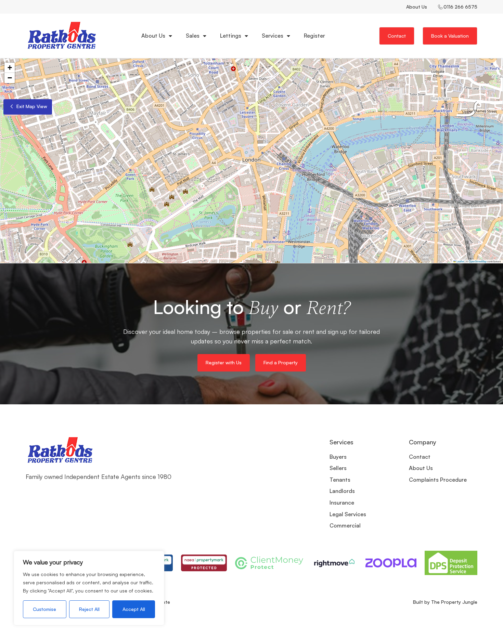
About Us (416, 7)
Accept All (133, 609)
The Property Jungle (454, 602)
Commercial (345, 525)
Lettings (230, 35)
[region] (89, 588)
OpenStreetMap (478, 261)
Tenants (340, 479)
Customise (44, 609)
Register (314, 35)
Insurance (342, 502)
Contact (419, 456)
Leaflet (460, 261)
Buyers (338, 456)
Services (272, 35)
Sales (192, 35)
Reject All (89, 609)
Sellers (338, 468)
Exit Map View (31, 106)
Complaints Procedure (438, 479)
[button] (9, 68)
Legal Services (348, 514)
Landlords (342, 490)
